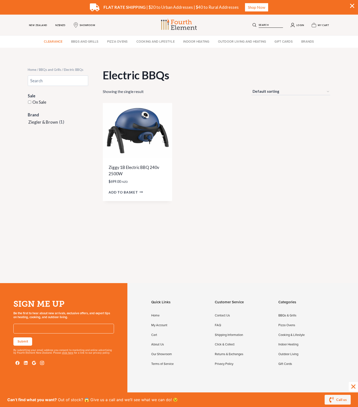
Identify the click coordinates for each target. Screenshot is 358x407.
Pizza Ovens (117, 41)
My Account (159, 325)
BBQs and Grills (85, 41)
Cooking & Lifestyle (291, 335)
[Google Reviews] (34, 363)
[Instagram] (42, 363)
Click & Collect (225, 344)
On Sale (39, 102)
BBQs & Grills (287, 315)
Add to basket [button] (123, 192)
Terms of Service (162, 363)
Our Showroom (161, 354)
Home (32, 70)
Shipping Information (229, 335)
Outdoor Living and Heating (242, 41)
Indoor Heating (196, 41)
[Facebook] (17, 363)
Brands (307, 41)
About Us (157, 344)
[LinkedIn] (26, 363)
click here (67, 353)
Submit (23, 341)
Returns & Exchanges (229, 354)
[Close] (353, 386)
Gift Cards (283, 41)
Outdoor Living (288, 354)
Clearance (53, 41)
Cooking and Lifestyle (155, 41)
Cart (154, 335)
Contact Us (222, 315)
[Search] (254, 25)
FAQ (218, 325)
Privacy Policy (224, 363)
